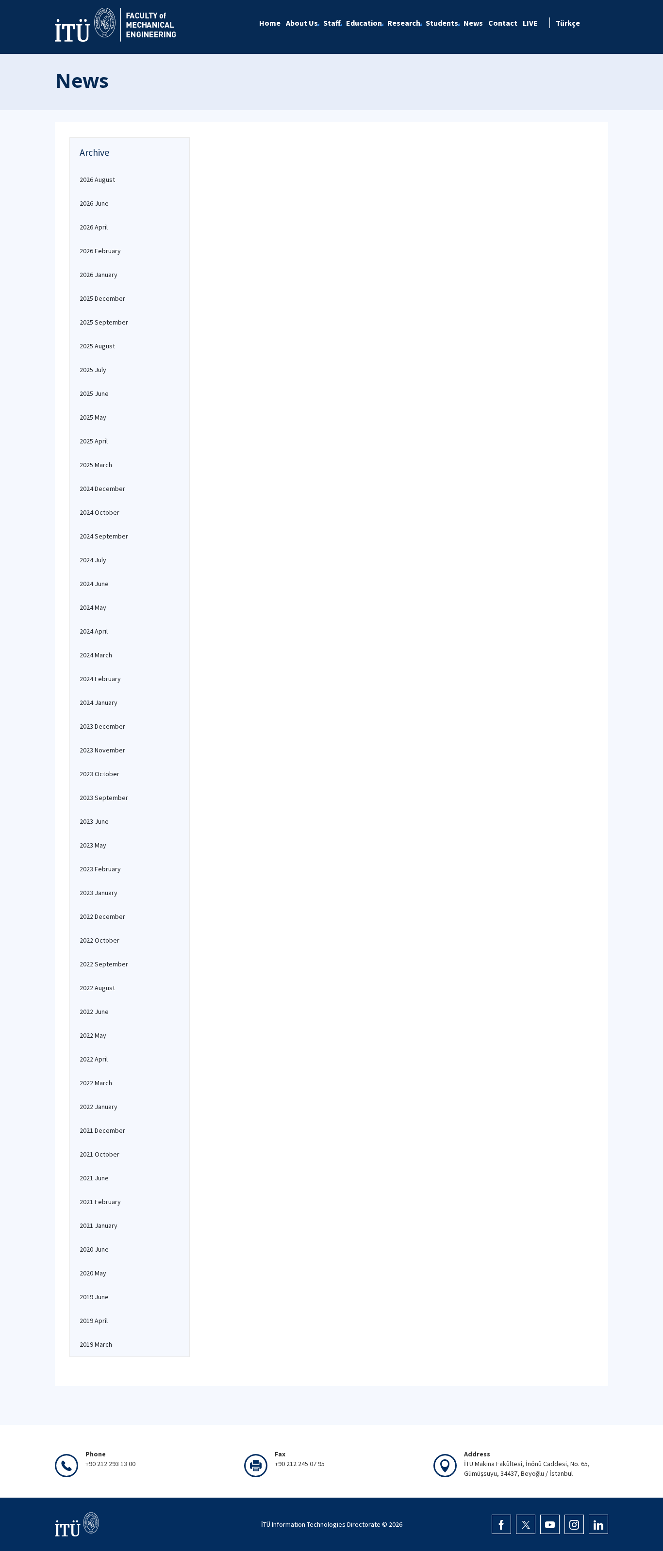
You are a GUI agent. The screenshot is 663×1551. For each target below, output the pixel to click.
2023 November (102, 750)
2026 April (94, 227)
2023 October (99, 773)
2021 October (99, 1154)
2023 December (102, 726)
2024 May (93, 607)
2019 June (94, 1296)
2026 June (94, 203)
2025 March (96, 464)
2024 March (96, 655)
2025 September (104, 322)
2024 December (102, 488)
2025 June (94, 393)
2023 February (100, 869)
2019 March (96, 1344)
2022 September (104, 964)
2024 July (93, 559)
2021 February (100, 1201)
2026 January (98, 274)
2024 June (94, 583)
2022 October (99, 940)
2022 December (102, 916)
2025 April (94, 441)
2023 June (94, 821)
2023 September (104, 797)
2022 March (96, 1082)
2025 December (102, 298)
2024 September (104, 536)
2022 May (93, 1035)
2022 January (98, 1106)
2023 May (93, 845)
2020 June (94, 1249)
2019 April (94, 1320)
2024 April (94, 631)
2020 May (93, 1273)
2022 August (97, 987)
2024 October (99, 512)
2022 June (94, 1011)
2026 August (97, 179)
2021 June (94, 1178)
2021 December (102, 1130)
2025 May (93, 417)
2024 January (98, 702)
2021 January (98, 1225)
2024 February (100, 678)
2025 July (93, 369)
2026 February (100, 250)
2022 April (94, 1059)
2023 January (98, 892)
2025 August (97, 346)
